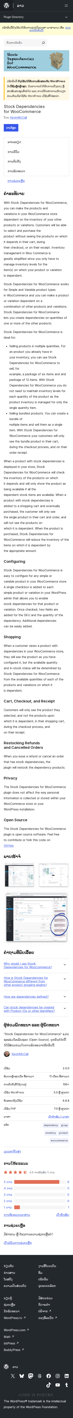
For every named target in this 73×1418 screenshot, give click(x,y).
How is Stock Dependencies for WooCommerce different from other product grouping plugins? (26, 981)
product (63, 1132)
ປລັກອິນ (43, 1279)
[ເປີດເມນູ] (67, 5)
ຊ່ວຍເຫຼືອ (9, 1304)
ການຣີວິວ (13, 152)
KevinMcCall (18, 117)
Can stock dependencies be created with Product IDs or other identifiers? (29, 1009)
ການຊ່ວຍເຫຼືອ (16, 181)
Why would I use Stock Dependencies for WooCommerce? (28, 965)
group (64, 1125)
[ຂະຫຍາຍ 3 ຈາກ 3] (64, 896)
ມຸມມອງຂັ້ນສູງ (12, 1151)
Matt (9, 1337)
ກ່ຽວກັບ (9, 1266)
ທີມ (40, 1273)
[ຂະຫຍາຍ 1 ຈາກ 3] (30, 867)
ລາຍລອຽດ (14, 142)
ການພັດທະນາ (16, 171)
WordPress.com (16, 1330)
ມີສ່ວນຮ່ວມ (45, 1298)
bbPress (11, 1343)
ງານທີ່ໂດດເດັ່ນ (47, 1266)
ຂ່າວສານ (9, 1273)
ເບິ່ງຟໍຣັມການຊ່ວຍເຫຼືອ (18, 1243)
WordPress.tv (15, 1318)
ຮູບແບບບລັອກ (47, 1286)
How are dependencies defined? (26, 997)
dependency (51, 1125)
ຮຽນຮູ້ (8, 1298)
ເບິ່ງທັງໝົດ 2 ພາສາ (58, 1116)
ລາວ (15, 1367)
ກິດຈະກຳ (44, 1304)
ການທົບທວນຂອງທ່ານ (17, 1215)
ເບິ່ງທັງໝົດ (62, 1215)
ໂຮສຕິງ (8, 1279)
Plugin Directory (14, 16)
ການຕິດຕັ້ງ (14, 161)
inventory (50, 1132)
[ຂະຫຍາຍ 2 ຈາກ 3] (64, 867)
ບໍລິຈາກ (44, 1311)
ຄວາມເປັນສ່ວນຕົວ (15, 1286)
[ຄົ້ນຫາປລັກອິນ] (43, 43)
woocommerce (59, 1140)
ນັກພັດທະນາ (11, 1311)
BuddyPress (14, 1350)
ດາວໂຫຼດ (11, 127)
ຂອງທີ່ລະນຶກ (47, 1318)
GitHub (8, 845)
